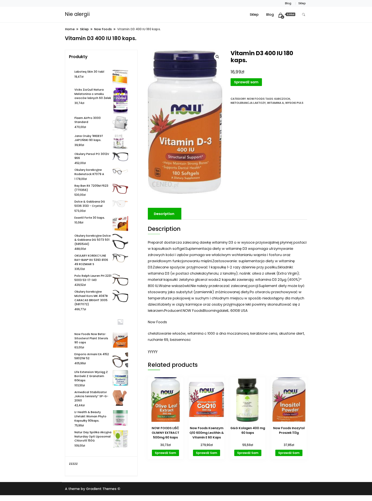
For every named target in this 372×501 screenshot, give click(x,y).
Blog (288, 3)
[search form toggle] (303, 14)
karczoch (282, 99)
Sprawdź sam (246, 82)
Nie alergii (77, 14)
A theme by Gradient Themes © (92, 488)
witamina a (275, 103)
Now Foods (256, 99)
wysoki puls (294, 103)
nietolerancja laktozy (248, 103)
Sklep (302, 3)
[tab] (164, 214)
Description (164, 213)
